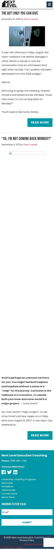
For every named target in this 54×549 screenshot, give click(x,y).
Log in (19, 547)
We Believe (7, 486)
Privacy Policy (27, 540)
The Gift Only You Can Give (20, 13)
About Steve (8, 497)
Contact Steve (9, 493)
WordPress (8, 547)
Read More (40, 123)
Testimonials (8, 490)
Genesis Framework (35, 544)
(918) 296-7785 (18, 460)
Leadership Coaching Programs (19, 479)
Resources (7, 482)
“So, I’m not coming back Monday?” (26, 138)
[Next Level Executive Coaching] (9, 4)
